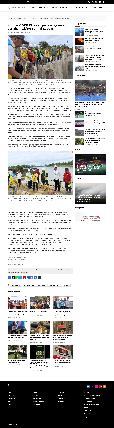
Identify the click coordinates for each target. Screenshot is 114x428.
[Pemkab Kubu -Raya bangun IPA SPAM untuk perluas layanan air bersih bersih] (17, 303)
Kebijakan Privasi (89, 398)
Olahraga (93, 7)
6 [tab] (92, 205)
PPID (85, 417)
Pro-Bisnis (85, 7)
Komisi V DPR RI (16, 285)
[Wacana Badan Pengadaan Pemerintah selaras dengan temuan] (63, 352)
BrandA (86, 408)
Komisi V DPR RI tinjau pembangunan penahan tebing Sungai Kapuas (46, 18)
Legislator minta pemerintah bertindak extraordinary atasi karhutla (40, 337)
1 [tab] (85, 176)
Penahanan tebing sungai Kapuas (35, 285)
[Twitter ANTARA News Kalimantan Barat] (93, 2)
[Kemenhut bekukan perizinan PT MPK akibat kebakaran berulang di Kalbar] (79, 132)
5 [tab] (96, 176)
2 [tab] (88, 176)
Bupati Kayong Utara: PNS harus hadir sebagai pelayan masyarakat (94, 31)
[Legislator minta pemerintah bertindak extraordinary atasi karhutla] (40, 327)
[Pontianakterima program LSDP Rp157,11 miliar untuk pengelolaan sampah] (63, 303)
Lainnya (100, 7)
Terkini (27, 2)
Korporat (87, 414)
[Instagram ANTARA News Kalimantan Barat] (96, 2)
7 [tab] (95, 205)
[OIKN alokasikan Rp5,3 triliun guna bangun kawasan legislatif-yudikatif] (63, 327)
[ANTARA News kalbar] (16, 7)
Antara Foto (20, 2)
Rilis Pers (47, 2)
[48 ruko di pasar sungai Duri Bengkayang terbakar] (79, 41)
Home (33, 7)
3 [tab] (91, 176)
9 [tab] (100, 205)
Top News (40, 2)
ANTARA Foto (88, 411)
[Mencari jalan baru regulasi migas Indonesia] (17, 352)
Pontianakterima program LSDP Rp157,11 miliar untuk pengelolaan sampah (62, 313)
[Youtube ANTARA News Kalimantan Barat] (100, 2)
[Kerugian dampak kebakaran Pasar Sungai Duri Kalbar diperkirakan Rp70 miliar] (79, 58)
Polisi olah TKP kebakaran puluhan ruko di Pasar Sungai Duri (95, 66)
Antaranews (11, 2)
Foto (77, 149)
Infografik (80, 208)
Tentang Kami (88, 401)
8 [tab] (97, 205)
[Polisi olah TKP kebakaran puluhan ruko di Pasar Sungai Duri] (79, 67)
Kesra (60, 395)
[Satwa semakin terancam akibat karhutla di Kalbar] (79, 49)
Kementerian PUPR (55, 285)
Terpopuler (33, 2)
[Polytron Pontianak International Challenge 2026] (79, 123)
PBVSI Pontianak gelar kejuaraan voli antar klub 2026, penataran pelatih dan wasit (90, 104)
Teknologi (61, 398)
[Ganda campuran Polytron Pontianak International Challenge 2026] (79, 114)
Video (78, 178)
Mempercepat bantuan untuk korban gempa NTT (90, 264)
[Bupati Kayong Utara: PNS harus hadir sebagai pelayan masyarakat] (79, 32)
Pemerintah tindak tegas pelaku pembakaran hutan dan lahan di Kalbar (90, 197)
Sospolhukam (63, 7)
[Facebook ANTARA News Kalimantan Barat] (89, 2)
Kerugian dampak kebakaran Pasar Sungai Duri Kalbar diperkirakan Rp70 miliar (94, 57)
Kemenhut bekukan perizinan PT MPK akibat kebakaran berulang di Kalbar (95, 131)
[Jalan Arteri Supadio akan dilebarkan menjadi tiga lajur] (40, 303)
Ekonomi (53, 7)
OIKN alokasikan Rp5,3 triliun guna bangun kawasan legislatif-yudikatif (62, 337)
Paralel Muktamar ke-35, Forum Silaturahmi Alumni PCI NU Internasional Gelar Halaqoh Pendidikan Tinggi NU (39, 363)
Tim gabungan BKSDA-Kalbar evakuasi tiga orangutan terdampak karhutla (95, 140)
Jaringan (87, 392)
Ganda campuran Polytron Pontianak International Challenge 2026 (94, 113)
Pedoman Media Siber (91, 404)
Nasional (39, 7)
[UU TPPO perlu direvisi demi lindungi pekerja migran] (17, 327)
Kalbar (46, 7)
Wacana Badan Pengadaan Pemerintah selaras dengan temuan (62, 362)
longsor (67, 285)
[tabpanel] (90, 164)
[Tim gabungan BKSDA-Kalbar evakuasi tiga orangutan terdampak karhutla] (79, 141)
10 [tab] (103, 205)
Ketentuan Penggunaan (92, 395)
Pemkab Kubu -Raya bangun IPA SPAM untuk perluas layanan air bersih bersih (17, 313)
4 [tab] (93, 176)
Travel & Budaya (75, 7)
